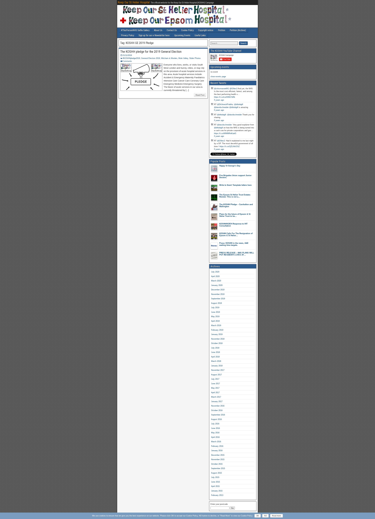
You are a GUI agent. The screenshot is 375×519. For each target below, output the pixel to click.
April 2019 (215, 321)
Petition (221, 30)
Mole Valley (183, 58)
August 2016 (216, 419)
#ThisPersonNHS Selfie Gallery (135, 30)
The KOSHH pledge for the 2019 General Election (150, 51)
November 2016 (217, 406)
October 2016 (217, 410)
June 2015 (215, 482)
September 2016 (218, 415)
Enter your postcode (219, 504)
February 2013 (217, 495)
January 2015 (217, 491)
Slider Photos (195, 58)
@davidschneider (221, 107)
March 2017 (216, 397)
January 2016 (217, 450)
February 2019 (217, 330)
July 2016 (215, 424)
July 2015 (215, 477)
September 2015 (218, 468)
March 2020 (216, 281)
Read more (276, 516)
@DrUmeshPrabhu (225, 104)
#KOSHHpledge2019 (131, 58)
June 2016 (215, 428)
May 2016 (215, 433)
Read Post (200, 95)
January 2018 (217, 366)
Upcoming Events (182, 35)
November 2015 (217, 459)
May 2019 (215, 316)
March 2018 (216, 361)
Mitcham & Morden (169, 58)
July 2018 (215, 348)
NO (265, 516)
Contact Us (172, 30)
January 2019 (217, 334)
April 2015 (215, 486)
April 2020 (215, 276)
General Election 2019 (150, 58)
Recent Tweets (218, 83)
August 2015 (216, 473)
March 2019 (216, 325)
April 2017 (215, 392)
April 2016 (215, 437)
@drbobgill (238, 104)
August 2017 (216, 375)
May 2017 (215, 388)
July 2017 (215, 379)
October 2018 (217, 343)
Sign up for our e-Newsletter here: (154, 35)
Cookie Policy (187, 30)
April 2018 (215, 357)
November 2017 (217, 370)
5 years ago (219, 100)
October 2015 (217, 464)
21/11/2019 (127, 55)
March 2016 (216, 441)
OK (257, 516)
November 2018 (217, 339)
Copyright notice (205, 30)
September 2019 (218, 299)
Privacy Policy (127, 35)
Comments (127, 61)
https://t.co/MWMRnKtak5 (225, 133)
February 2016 (217, 446)
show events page (218, 76)
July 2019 (215, 307)
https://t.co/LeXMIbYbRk (224, 97)
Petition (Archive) (238, 30)
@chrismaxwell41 (221, 88)
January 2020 (217, 285)
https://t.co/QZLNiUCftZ (229, 146)
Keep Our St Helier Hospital (134, 2)
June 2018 (215, 352)
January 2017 (217, 401)
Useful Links (200, 35)
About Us (158, 30)
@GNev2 (233, 88)
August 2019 (216, 303)
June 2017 (215, 383)
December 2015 (217, 455)
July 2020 (215, 272)
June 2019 (215, 312)
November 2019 (217, 294)
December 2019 (217, 290)
